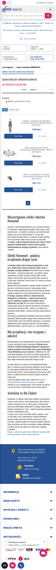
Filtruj (5, 110)
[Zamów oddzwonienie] (21, 565)
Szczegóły (42, 136)
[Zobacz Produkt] (10, 126)
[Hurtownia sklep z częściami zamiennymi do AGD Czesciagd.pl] (7, 9)
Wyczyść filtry (14, 110)
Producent (5, 98)
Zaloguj (50, 2)
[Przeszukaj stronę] (48, 15)
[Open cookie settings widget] (4, 565)
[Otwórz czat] (43, 553)
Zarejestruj (41, 2)
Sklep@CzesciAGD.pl (31, 478)
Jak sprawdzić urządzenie (14, 84)
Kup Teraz (19, 136)
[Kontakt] (12, 565)
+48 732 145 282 (29, 39)
